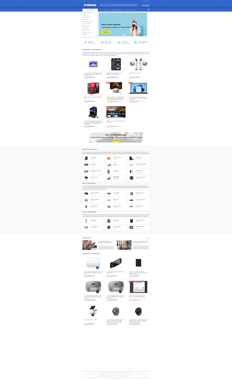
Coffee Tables (116, 192)
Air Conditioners (94, 226)
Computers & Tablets (87, 12)
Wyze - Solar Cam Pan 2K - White (90, 319)
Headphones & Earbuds (96, 170)
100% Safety (124, 41)
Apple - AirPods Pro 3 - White (135, 73)
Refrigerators (93, 220)
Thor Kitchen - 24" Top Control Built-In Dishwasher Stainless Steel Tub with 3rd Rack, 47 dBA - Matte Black (138, 273)
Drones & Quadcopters (141, 164)
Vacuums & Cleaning (140, 177)
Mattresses (85, 34)
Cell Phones (85, 27)
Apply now (90, 41)
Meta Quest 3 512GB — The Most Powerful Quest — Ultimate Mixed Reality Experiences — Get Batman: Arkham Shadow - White (115, 98)
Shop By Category (90, 9)
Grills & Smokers (94, 177)
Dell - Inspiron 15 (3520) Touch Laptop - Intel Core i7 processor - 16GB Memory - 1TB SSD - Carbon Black (138, 98)
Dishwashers (116, 220)
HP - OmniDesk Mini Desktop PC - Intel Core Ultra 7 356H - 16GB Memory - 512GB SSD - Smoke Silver (93, 297)
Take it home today (142, 41)
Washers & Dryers (140, 220)
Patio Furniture (139, 206)
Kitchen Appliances (140, 226)
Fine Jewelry (85, 19)
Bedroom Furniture (95, 199)
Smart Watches (139, 170)
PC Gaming (93, 157)
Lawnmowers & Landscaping (116, 177)
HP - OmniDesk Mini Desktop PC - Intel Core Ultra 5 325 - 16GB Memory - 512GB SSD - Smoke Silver (115, 297)
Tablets (114, 164)
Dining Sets (115, 199)
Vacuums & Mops (86, 23)
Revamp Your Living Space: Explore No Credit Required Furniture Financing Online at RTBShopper (140, 242)
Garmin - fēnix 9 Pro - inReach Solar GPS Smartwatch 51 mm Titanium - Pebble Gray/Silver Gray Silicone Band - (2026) (115, 321)
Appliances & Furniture (87, 21)
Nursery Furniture (117, 206)
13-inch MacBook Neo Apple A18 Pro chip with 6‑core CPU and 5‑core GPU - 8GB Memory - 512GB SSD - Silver (93, 74)
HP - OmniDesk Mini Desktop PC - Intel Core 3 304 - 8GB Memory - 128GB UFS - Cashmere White (93, 273)
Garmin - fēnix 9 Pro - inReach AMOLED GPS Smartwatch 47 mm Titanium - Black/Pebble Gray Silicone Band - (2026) (138, 321)
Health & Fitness (86, 30)
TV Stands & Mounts (140, 199)
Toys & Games (86, 25)
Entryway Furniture (140, 192)
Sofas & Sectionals (95, 192)
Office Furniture (94, 206)
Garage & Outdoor (87, 32)
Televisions (85, 14)
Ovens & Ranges (117, 226)
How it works (108, 41)
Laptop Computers (117, 157)
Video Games (139, 157)
